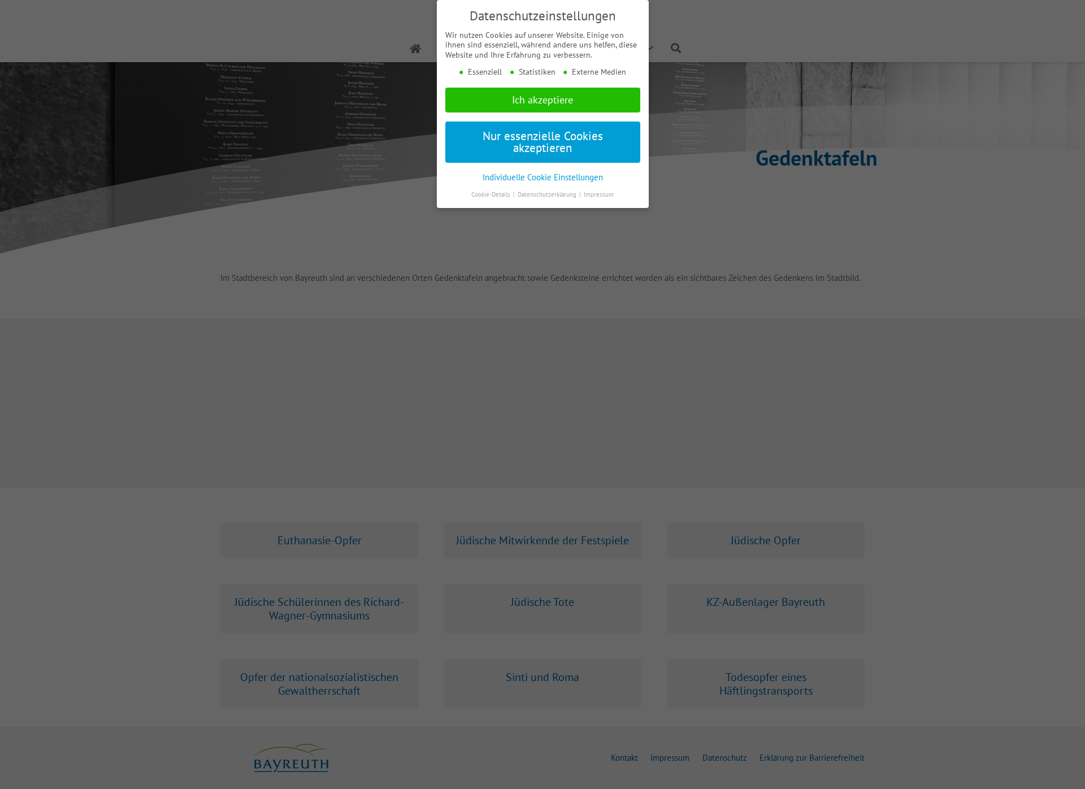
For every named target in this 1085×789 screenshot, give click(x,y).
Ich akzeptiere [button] (542, 99)
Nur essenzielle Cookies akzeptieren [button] (543, 141)
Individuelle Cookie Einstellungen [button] (543, 177)
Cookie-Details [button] (491, 194)
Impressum (599, 194)
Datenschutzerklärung (548, 194)
